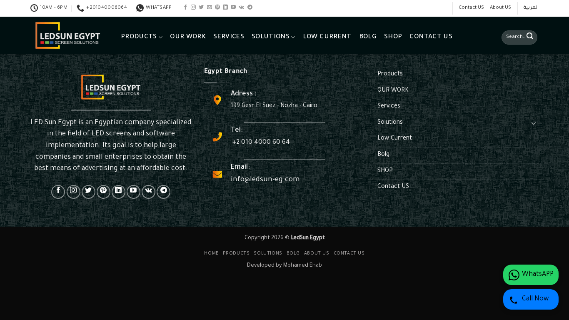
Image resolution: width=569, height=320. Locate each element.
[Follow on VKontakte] (241, 7)
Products (139, 37)
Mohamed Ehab (302, 266)
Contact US (471, 8)
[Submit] (530, 37)
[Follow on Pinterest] (217, 7)
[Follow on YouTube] (233, 7)
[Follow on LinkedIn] (225, 7)
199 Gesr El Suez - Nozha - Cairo (274, 106)
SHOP (393, 37)
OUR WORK (188, 37)
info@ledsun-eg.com (265, 180)
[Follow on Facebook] (185, 7)
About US (500, 8)
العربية (531, 8)
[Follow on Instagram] (193, 7)
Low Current (327, 37)
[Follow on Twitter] (201, 7)
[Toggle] (534, 123)
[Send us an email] (209, 7)
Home (211, 253)
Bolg (368, 37)
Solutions (270, 37)
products (236, 253)
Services (228, 37)
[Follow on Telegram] (249, 7)
